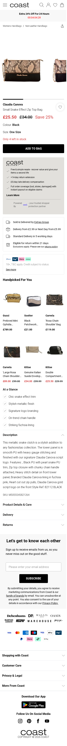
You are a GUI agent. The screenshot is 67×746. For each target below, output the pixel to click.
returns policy (51, 246)
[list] (33, 65)
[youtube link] (47, 721)
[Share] (62, 26)
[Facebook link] (38, 721)
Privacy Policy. (50, 603)
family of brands (15, 595)
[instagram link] (20, 721)
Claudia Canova (13, 104)
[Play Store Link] (33, 704)
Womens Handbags (12, 26)
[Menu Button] (5, 5)
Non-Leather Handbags (36, 26)
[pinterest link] (29, 721)
